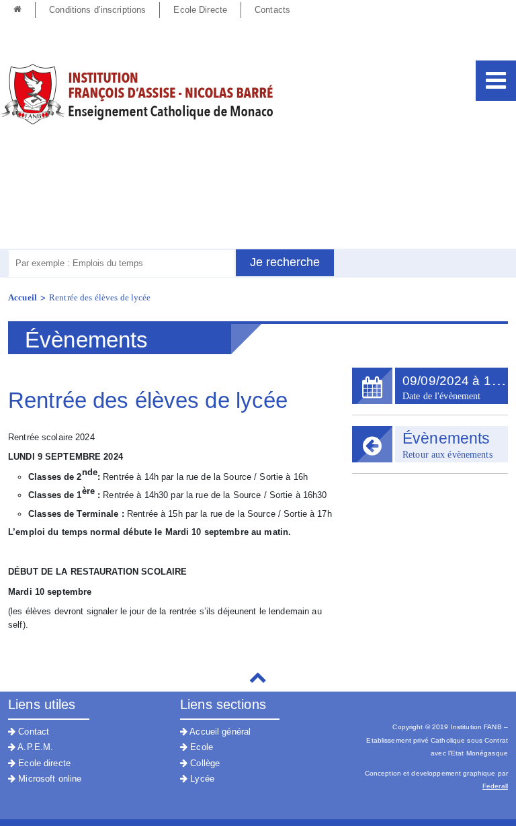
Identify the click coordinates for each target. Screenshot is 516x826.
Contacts (272, 10)
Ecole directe (43, 763)
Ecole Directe (200, 10)
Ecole (200, 747)
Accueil (22, 297)
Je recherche (285, 262)
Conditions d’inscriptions (97, 10)
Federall (495, 786)
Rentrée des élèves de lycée (100, 297)
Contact (32, 732)
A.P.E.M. (34, 747)
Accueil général (219, 732)
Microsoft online (48, 779)
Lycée (200, 779)
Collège (203, 763)
